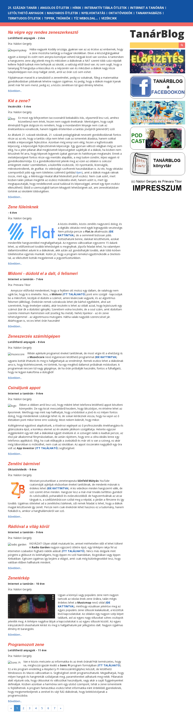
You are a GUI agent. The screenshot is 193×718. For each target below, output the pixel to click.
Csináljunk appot (24, 387)
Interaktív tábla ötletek (105, 8)
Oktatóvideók (120, 13)
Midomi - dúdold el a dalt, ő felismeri (43, 273)
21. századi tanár (22, 8)
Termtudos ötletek (24, 18)
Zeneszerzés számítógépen (34, 336)
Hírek (77, 8)
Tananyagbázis (149, 13)
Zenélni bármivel (24, 463)
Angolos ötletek (54, 8)
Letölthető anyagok (26, 13)
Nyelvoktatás (93, 13)
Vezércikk (109, 18)
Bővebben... (15, 91)
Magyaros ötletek (62, 13)
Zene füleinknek (23, 206)
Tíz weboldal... (86, 18)
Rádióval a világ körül (28, 526)
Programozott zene (26, 644)
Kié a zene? (19, 100)
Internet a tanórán (147, 8)
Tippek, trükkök (57, 18)
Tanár (157, 33)
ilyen (79, 172)
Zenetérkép (18, 578)
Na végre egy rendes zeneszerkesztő (43, 32)
